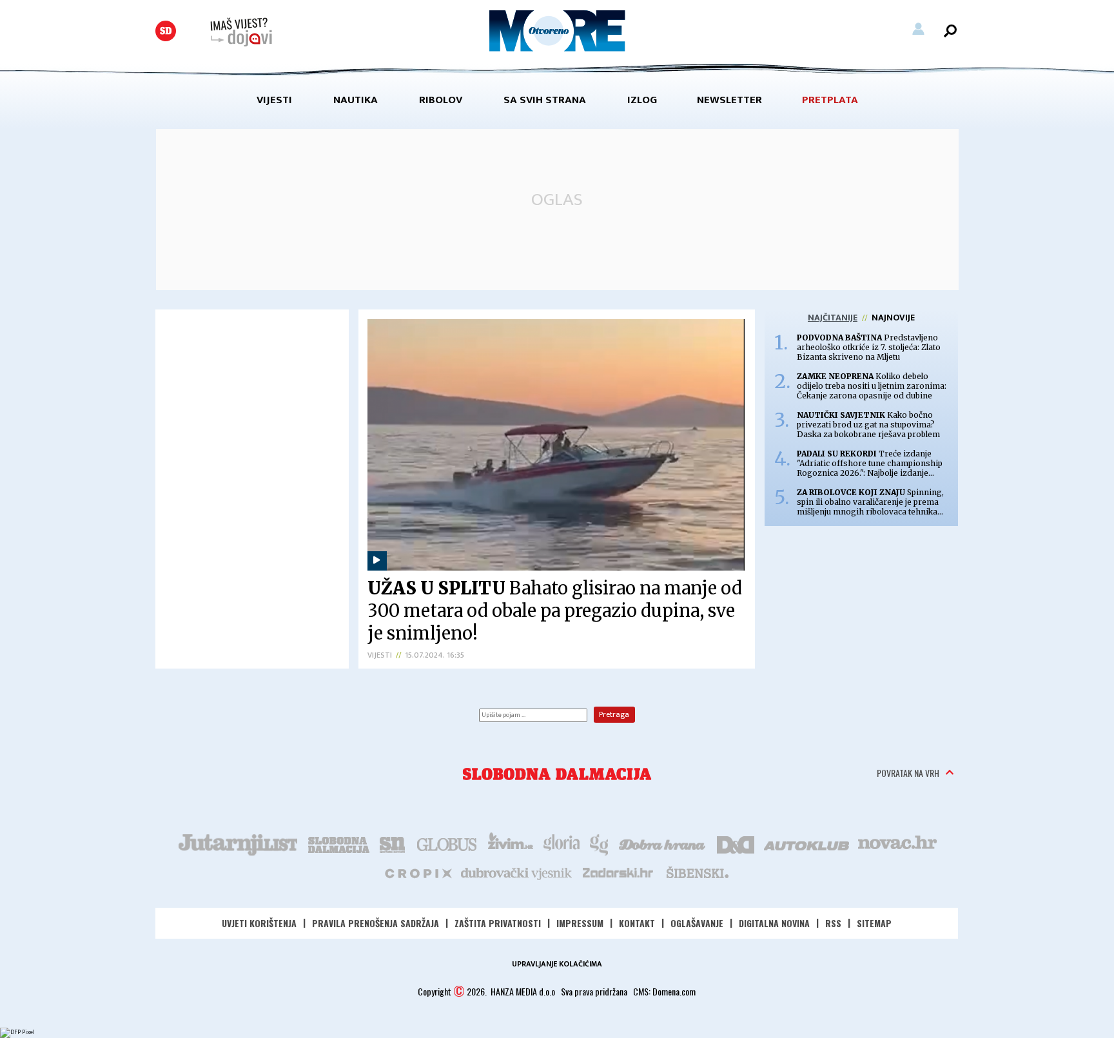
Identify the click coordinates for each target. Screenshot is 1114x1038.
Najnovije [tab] (893, 317)
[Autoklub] (807, 843)
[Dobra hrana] (663, 843)
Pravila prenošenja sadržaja (375, 923)
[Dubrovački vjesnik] (517, 872)
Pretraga (614, 714)
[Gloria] (561, 843)
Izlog (642, 100)
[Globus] (447, 843)
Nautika (355, 100)
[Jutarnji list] (237, 843)
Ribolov (440, 100)
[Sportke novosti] (392, 843)
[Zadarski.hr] (618, 872)
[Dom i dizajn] (735, 843)
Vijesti (274, 100)
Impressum (579, 923)
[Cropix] (417, 872)
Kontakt (637, 923)
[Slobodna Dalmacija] (165, 31)
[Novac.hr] (897, 843)
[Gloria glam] (600, 843)
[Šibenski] (697, 872)
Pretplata (830, 100)
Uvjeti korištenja (259, 923)
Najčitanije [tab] (832, 317)
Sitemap (874, 923)
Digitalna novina (774, 923)
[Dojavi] (241, 32)
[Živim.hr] (510, 843)
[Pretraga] (950, 31)
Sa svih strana (544, 100)
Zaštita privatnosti (497, 923)
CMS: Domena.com (664, 991)
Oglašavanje (696, 923)
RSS (833, 923)
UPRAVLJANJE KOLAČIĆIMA (557, 964)
